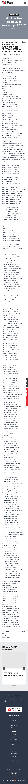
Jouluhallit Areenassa (22, 633)
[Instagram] (16, 773)
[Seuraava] (24, 668)
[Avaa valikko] (24, 3)
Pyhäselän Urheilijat (14, 696)
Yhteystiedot (14, 747)
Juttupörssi (14, 725)
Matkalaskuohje (14, 739)
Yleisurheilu (14, 723)
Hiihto (14, 720)
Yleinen (14, 718)
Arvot (14, 737)
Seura (14, 732)
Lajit (14, 751)
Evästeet (14, 744)
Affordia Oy (18, 780)
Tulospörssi (14, 15)
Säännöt (14, 734)
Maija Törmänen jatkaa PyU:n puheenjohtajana (6, 634)
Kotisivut (5, 780)
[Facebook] (12, 773)
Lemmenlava (14, 761)
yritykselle (9, 780)
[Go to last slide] (4, 668)
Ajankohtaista (14, 715)
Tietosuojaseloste (14, 742)
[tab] (12, 685)
